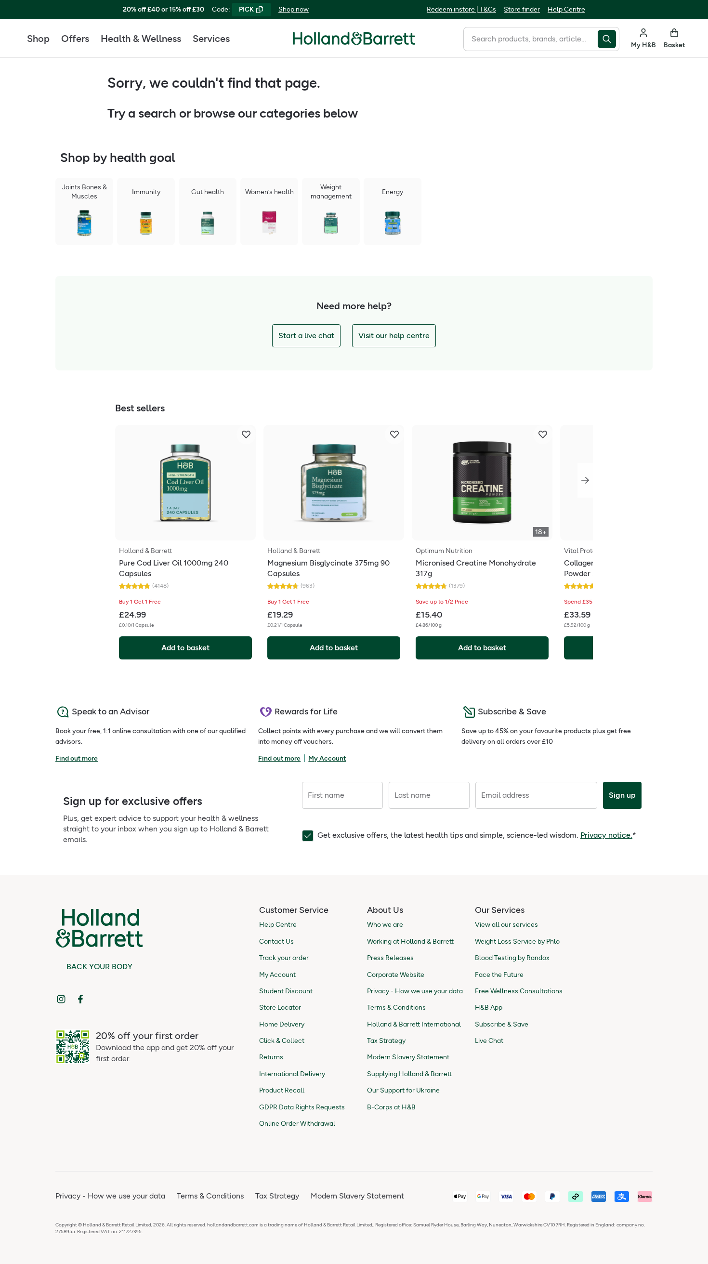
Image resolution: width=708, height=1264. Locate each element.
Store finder (522, 9)
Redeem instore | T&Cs (461, 9)
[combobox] (530, 39)
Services (211, 38)
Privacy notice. (606, 835)
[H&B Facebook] (80, 999)
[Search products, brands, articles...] (608, 39)
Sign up (622, 795)
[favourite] (246, 434)
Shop (38, 38)
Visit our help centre (394, 335)
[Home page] (354, 38)
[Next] (585, 480)
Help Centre (566, 9)
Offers (75, 38)
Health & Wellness (141, 38)
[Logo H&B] (354, 42)
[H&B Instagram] (61, 999)
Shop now (293, 9)
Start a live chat (306, 335)
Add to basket (185, 647)
